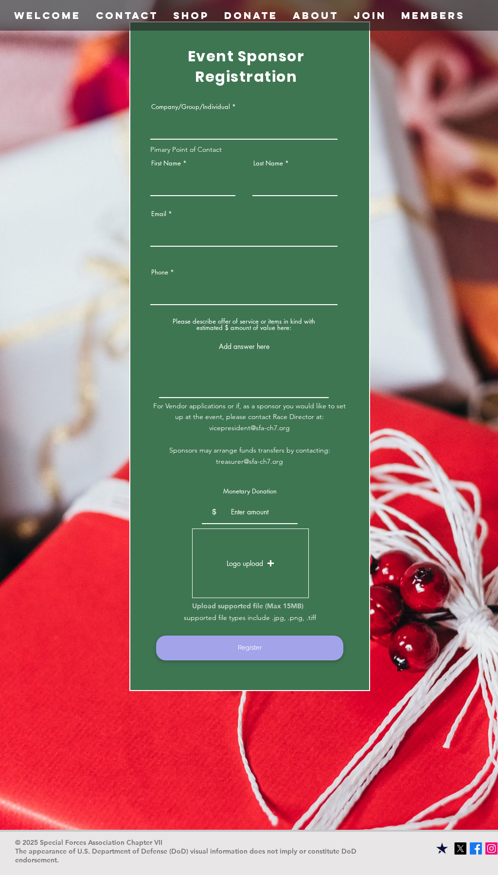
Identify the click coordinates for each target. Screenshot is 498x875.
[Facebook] (476, 848)
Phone (159, 272)
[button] (250, 15)
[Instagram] (491, 848)
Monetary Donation (250, 491)
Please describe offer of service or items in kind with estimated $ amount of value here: (244, 324)
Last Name (268, 163)
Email (158, 214)
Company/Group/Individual (190, 107)
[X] (460, 848)
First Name (166, 163)
